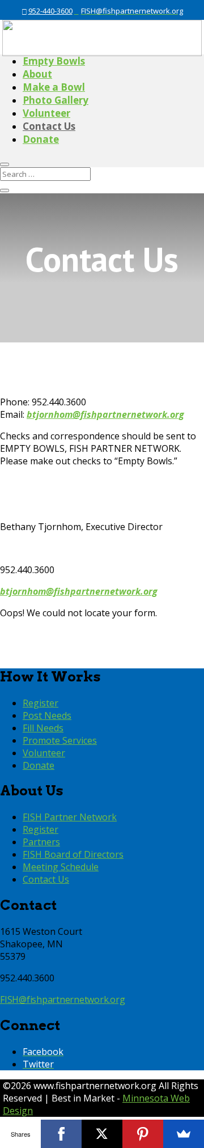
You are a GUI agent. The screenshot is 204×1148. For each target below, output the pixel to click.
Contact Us (49, 126)
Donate (41, 139)
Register (40, 703)
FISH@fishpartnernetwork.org (62, 999)
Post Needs (47, 715)
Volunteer (46, 113)
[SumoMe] (183, 1134)
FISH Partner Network (70, 817)
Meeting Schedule (61, 867)
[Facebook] (61, 1134)
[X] (102, 1134)
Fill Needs (43, 728)
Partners (41, 842)
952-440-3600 (50, 11)
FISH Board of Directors (73, 854)
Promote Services (60, 740)
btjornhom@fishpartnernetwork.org (79, 591)
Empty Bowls (54, 60)
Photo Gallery (55, 100)
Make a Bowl (54, 87)
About (37, 74)
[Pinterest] (142, 1134)
